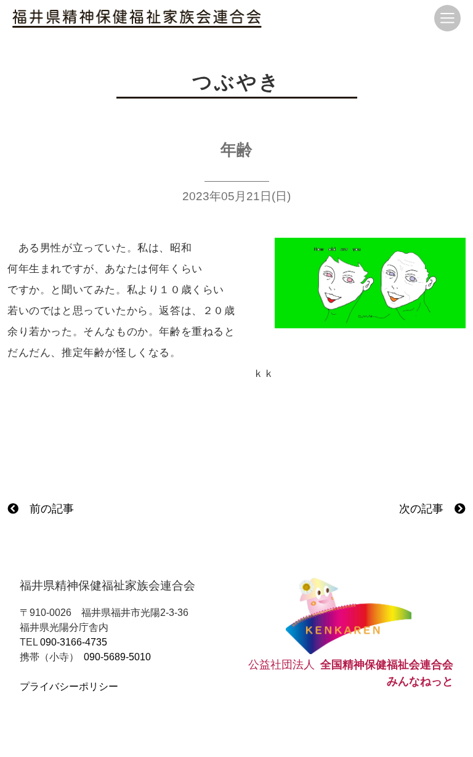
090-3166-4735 (73, 642)
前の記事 (46, 509)
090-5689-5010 (117, 657)
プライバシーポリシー (69, 686)
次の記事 (427, 509)
